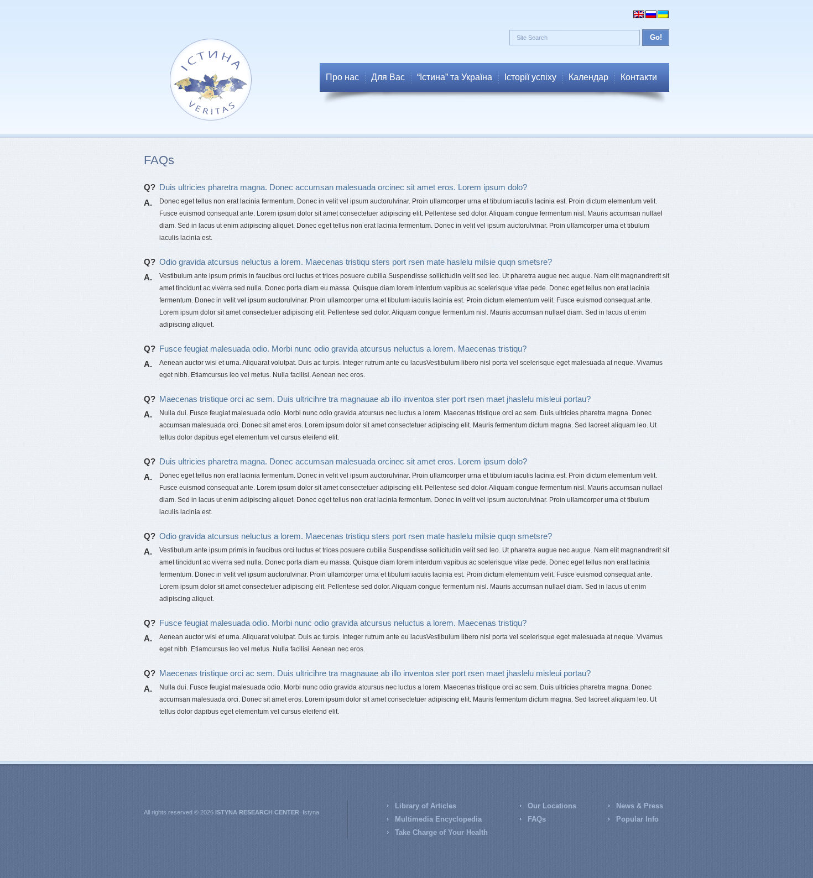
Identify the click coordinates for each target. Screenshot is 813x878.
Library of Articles (425, 806)
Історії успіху (530, 77)
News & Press (639, 806)
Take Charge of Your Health (441, 832)
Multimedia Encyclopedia (438, 819)
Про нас (342, 77)
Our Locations (552, 806)
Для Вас (388, 77)
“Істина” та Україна (454, 77)
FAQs (537, 819)
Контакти (639, 77)
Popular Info (637, 819)
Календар (588, 77)
